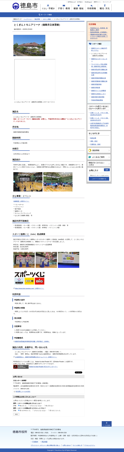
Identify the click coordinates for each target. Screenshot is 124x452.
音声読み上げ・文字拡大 (75, 2)
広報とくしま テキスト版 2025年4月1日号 (99, 119)
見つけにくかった (55, 410)
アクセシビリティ (89, 445)
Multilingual (88, 2)
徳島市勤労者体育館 (97, 97)
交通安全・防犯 (95, 144)
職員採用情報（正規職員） (99, 32)
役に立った (23, 405)
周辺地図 (44, 442)
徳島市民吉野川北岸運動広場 (99, 74)
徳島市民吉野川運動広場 (99, 69)
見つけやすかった (25, 410)
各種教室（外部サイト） (21, 201)
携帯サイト (97, 2)
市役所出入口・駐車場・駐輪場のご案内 (99, 29)
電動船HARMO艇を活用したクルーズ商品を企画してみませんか (99, 36)
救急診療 (93, 138)
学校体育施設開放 (97, 100)
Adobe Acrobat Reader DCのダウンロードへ (43, 366)
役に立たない (50, 405)
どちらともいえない (36, 405)
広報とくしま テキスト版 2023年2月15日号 (99, 114)
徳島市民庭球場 (96, 84)
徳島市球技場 (95, 87)
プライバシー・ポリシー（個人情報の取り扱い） (46, 445)
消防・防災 (94, 141)
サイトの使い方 (77, 445)
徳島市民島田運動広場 (98, 78)
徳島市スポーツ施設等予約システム (99, 49)
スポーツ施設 (47, 19)
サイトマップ (107, 2)
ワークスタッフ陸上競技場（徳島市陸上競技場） (99, 65)
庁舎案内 (35, 442)
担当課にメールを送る (23, 391)
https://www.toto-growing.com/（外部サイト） (29, 288)
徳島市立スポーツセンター (99, 60)
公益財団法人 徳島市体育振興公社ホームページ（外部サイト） (36, 357)
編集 (106, 170)
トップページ (28, 19)
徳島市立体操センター (98, 94)
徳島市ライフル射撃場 (98, 90)
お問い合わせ (67, 445)
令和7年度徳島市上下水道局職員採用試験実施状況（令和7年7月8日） (99, 126)
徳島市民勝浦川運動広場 (99, 81)
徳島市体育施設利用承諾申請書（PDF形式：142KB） (32, 341)
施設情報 (37, 19)
